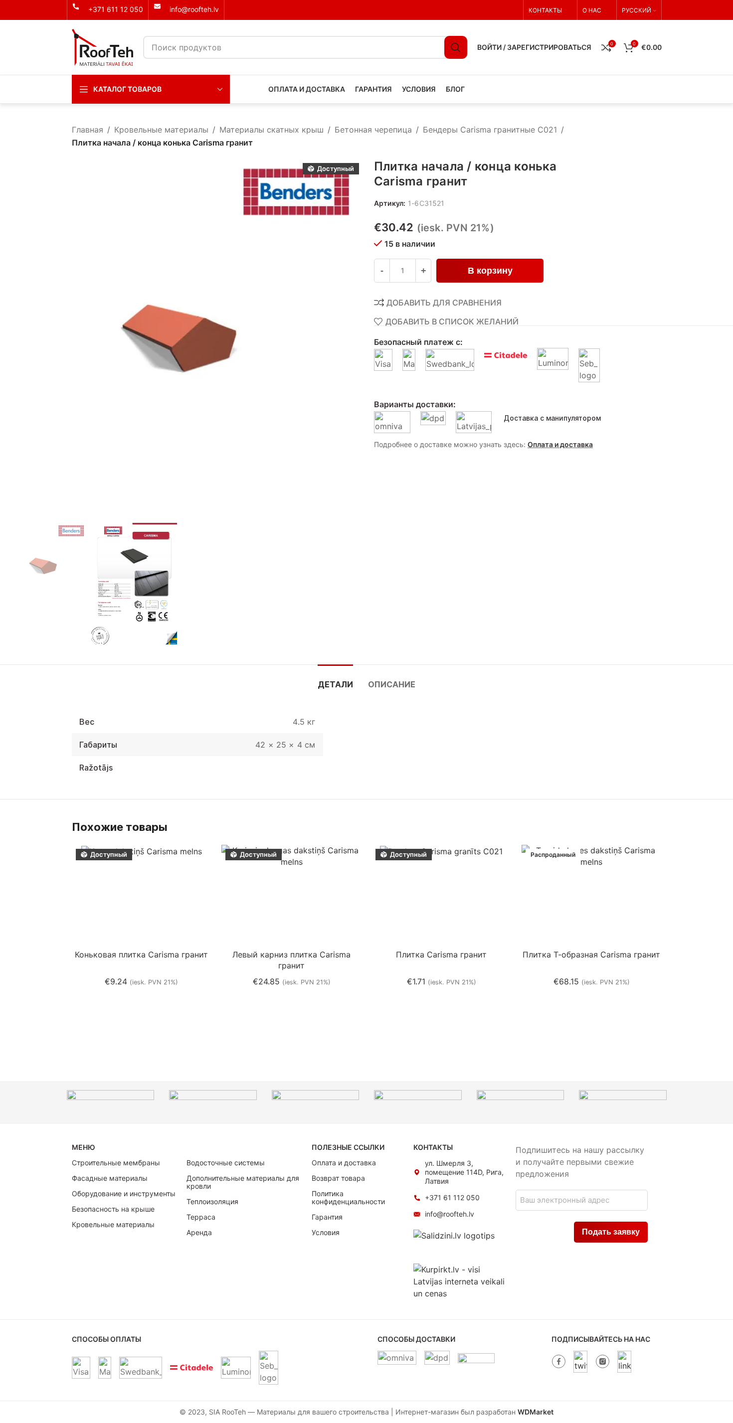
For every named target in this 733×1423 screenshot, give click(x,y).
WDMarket (535, 1412)
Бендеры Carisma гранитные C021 (490, 130)
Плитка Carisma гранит (441, 954)
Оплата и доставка (560, 444)
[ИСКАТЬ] (455, 47)
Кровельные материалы (161, 130)
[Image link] (558, 1361)
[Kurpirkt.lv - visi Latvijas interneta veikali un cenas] (459, 1280)
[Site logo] (102, 46)
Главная (87, 130)
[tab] (335, 679)
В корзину (490, 271)
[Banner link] (111, 1102)
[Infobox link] (107, 9)
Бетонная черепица (373, 130)
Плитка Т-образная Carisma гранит (591, 954)
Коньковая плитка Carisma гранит (141, 954)
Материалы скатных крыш (271, 130)
